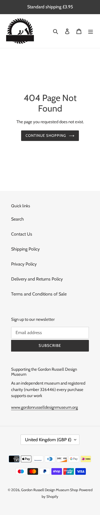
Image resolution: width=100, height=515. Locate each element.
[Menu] (90, 31)
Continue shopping (46, 135)
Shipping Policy (25, 249)
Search (17, 219)
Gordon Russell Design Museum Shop (49, 490)
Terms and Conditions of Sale (39, 294)
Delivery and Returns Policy (37, 279)
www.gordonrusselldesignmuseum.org (44, 407)
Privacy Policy (24, 264)
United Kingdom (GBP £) (48, 439)
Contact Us (21, 234)
